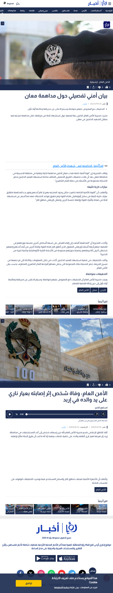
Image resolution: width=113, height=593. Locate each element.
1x (17, 414)
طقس (55, 10)
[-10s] (97, 414)
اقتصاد (31, 10)
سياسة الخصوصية (62, 587)
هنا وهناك (12, 10)
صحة (76, 10)
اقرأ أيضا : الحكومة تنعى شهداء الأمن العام (78, 165)
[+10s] (103, 414)
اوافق (28, 583)
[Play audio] (10, 414)
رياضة (22, 10)
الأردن (84, 10)
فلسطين (65, 10)
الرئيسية (108, 10)
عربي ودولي (43, 10)
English (10, 4)
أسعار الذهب (96, 10)
